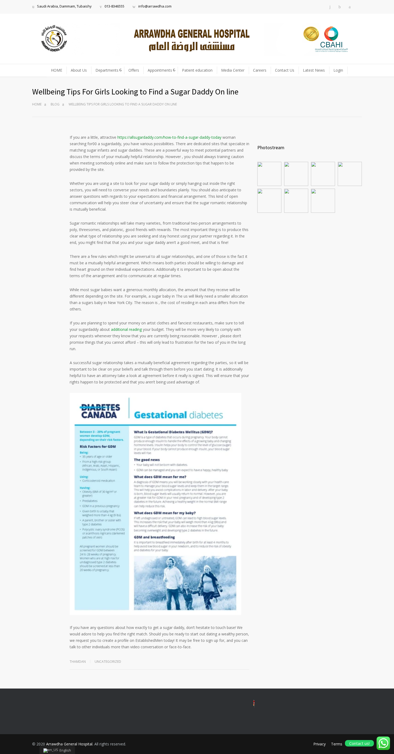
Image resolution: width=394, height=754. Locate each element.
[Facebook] (340, 7)
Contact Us (284, 70)
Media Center (232, 70)
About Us (79, 70)
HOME (56, 70)
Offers (133, 70)
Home (37, 104)
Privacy (319, 743)
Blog (55, 104)
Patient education (197, 70)
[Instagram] (329, 7)
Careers (259, 70)
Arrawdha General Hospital (69, 743)
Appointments (160, 70)
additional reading (126, 329)
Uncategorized (108, 661)
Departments (106, 70)
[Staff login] (360, 7)
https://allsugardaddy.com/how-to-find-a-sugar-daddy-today (169, 137)
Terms (336, 743)
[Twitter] (350, 7)
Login (338, 70)
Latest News (314, 70)
